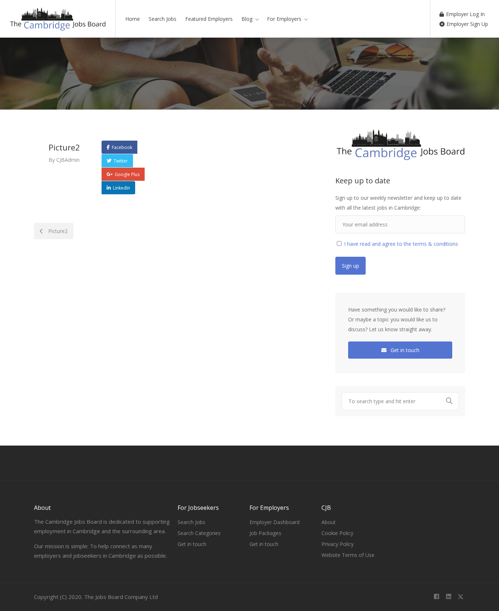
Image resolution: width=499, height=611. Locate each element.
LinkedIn (121, 188)
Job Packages (265, 533)
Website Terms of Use (347, 554)
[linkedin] (448, 597)
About (328, 522)
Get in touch (404, 350)
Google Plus (127, 174)
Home (132, 18)
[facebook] (436, 597)
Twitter (121, 161)
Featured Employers (209, 18)
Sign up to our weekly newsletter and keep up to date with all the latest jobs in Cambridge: (398, 202)
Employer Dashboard (275, 522)
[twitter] (460, 597)
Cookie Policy (337, 533)
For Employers (284, 18)
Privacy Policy (337, 544)
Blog (246, 18)
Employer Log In (465, 14)
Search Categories (199, 533)
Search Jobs (162, 18)
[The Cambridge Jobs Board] (57, 23)
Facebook (122, 147)
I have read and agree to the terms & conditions (400, 243)
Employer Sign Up (466, 23)
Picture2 (57, 231)
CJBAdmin (68, 159)
